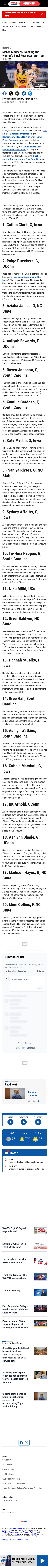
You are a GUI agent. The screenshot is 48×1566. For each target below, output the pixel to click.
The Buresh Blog (11, 1290)
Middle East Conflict (25, 26)
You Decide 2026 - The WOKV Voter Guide (14, 1261)
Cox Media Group (17, 1528)
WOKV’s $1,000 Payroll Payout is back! (14, 1230)
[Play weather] (24, 1122)
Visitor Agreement (10, 1532)
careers (16, 1536)
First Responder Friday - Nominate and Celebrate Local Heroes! (15, 1309)
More (4, 30)
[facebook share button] (4, 93)
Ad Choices (37, 1534)
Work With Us (7, 1464)
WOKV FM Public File (11, 1479)
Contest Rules (8, 1469)
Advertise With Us (9, 1500)
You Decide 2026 (8, 26)
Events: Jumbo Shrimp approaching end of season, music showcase (15, 1324)
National (7, 48)
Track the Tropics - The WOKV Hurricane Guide (14, 1276)
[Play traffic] (38, 1122)
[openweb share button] (30, 93)
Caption (40, 85)
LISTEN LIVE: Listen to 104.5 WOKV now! (21, 14)
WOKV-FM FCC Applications (14, 1483)
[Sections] (5, 4)
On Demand (37, 23)
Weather (12, 23)
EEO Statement (8, 1474)
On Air (28, 23)
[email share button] (17, 93)
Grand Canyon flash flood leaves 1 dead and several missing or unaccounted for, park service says (15, 1354)
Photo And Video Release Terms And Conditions (22, 1488)
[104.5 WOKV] (24, 3)
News (4, 23)
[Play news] (10, 1122)
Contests (39, 26)
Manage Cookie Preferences (15, 1540)
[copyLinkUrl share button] (24, 93)
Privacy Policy (29, 1532)
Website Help (8, 1512)
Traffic (21, 23)
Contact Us (7, 1460)
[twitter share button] (11, 93)
